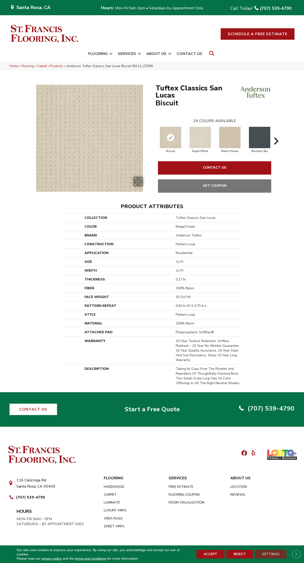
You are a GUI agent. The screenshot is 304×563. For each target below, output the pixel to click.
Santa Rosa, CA (33, 7)
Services (127, 53)
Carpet (42, 66)
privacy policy (52, 558)
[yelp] (251, 453)
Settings (270, 554)
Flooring (98, 53)
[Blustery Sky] (259, 137)
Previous (153, 134)
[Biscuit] (170, 137)
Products (56, 66)
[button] (257, 34)
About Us (156, 53)
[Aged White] (200, 137)
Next (276, 134)
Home (14, 66)
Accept (210, 554)
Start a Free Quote (152, 409)
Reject (239, 554)
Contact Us (189, 53)
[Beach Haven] (230, 137)
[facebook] (243, 453)
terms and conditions (90, 558)
